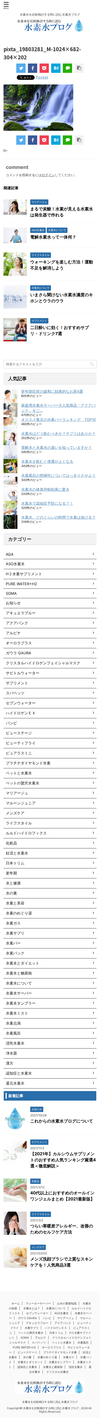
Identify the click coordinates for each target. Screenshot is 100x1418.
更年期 (11, 873)
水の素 (11, 893)
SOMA (11, 593)
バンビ (11, 723)
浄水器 (11, 1053)
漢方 (9, 1063)
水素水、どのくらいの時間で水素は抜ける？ (58, 517)
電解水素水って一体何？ (53, 237)
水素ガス (13, 923)
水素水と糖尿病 (19, 973)
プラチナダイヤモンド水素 (28, 763)
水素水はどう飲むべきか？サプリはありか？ (58, 433)
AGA (9, 554)
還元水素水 (15, 1083)
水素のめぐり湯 (19, 913)
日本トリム (15, 863)
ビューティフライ (21, 743)
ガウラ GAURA (18, 653)
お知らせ (13, 603)
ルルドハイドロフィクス (26, 833)
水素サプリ (15, 933)
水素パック (15, 953)
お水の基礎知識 (67, 1303)
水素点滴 (13, 1023)
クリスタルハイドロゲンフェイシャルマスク (43, 663)
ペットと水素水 (19, 773)
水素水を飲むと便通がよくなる (47, 461)
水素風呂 (13, 1033)
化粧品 (11, 843)
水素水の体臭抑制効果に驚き (45, 489)
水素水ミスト (17, 1013)
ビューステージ (19, 733)
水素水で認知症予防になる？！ (47, 503)
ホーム (15, 1303)
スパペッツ (15, 693)
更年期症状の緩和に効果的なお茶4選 (52, 391)
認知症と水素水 (19, 1073)
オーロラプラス (19, 643)
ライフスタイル (19, 823)
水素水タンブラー (21, 1003)
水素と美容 (15, 903)
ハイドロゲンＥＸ (21, 713)
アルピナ (13, 633)
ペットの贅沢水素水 (22, 783)
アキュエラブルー (21, 613)
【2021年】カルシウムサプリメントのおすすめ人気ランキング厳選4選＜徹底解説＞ (63, 1159)
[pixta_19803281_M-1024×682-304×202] (55, 68)
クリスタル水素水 (57, 1372)
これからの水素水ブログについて (61, 1121)
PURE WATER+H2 (21, 583)
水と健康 (13, 883)
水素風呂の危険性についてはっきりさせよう (58, 475)
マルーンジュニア (21, 803)
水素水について (19, 983)
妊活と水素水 (17, 853)
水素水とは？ (31, 1308)
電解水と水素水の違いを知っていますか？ (56, 447)
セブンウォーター (21, 703)
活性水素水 (15, 1043)
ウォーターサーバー (38, 1303)
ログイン (48, 175)
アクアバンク (17, 623)
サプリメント (17, 683)
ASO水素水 (15, 563)
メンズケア (15, 813)
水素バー (13, 943)
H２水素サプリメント (24, 573)
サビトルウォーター (22, 673)
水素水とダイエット (22, 963)
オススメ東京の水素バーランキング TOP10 (58, 419)
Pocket (42, 77)
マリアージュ (17, 793)
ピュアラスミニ (19, 753)
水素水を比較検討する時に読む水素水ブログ (50, 1402)
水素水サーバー (19, 993)
